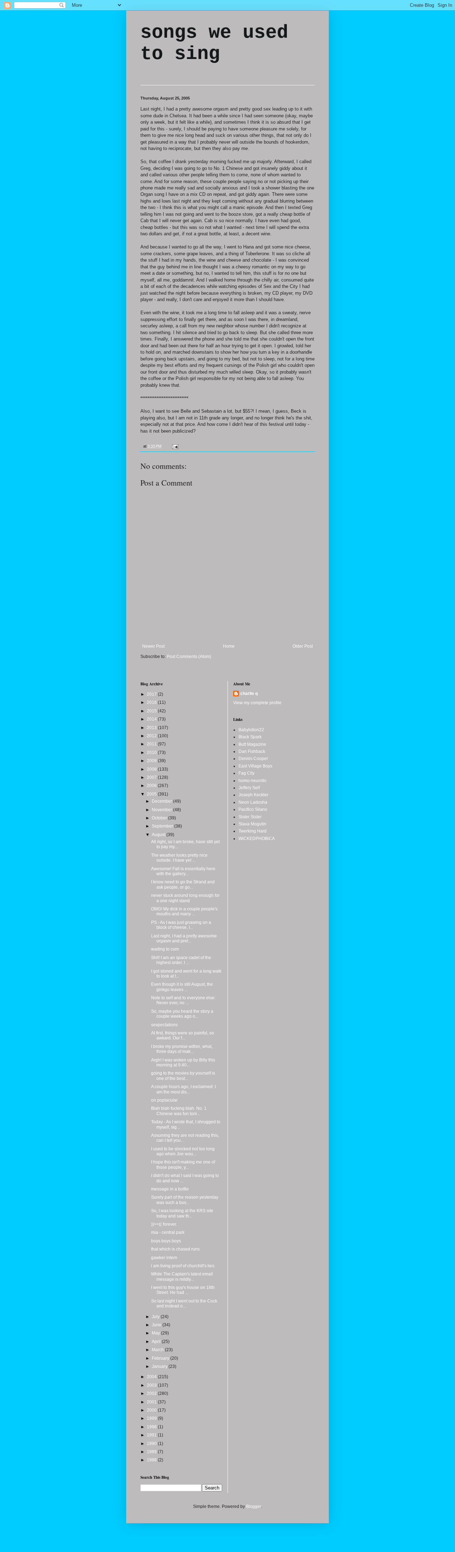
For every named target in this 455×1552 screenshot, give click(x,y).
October (160, 817)
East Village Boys (255, 766)
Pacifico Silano (253, 809)
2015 (152, 710)
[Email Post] (174, 446)
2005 (152, 794)
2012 (152, 735)
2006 (152, 785)
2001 (152, 1402)
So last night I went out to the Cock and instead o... (184, 1304)
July (156, 1316)
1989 (152, 1451)
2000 (152, 1410)
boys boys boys (166, 1240)
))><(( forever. (164, 1224)
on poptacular (164, 1100)
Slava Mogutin (252, 824)
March (158, 1349)
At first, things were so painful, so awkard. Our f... (182, 1035)
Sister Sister (250, 816)
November (162, 809)
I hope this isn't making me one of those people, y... (183, 1165)
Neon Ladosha (253, 802)
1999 (152, 1418)
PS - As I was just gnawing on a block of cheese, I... (181, 925)
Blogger (253, 1506)
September (163, 826)
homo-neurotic (253, 780)
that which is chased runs (175, 1249)
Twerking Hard (253, 831)
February (161, 1358)
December (162, 801)
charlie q (249, 693)
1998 (152, 1426)
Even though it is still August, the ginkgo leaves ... (182, 987)
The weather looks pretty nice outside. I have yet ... (179, 858)
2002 (152, 1393)
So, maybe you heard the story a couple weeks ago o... (182, 1014)
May (156, 1333)
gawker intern (164, 1257)
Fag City (247, 773)
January (160, 1366)
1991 (152, 1435)
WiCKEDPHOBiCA (257, 838)
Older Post (303, 646)
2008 (152, 769)
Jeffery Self (249, 787)
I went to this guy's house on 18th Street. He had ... (183, 1290)
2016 (152, 702)
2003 (152, 1385)
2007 (152, 777)
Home (229, 646)
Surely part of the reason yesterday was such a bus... (184, 1200)
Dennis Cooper (253, 758)
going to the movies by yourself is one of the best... (183, 1076)
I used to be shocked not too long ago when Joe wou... (183, 1151)
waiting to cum (165, 949)
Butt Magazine (252, 744)
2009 (152, 760)
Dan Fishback (252, 751)
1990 (152, 1443)
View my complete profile (257, 702)
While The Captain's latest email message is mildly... (182, 1276)
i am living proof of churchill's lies (182, 1265)
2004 (152, 1376)
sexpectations (164, 1024)
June (157, 1324)
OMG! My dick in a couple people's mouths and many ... (184, 911)
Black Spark (250, 736)
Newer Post (153, 646)
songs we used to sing (214, 43)
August (159, 834)
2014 (152, 719)
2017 (152, 694)
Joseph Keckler (253, 794)
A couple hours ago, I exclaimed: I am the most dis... (183, 1089)
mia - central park (167, 1232)
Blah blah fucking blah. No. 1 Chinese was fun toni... (179, 1111)
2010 (152, 752)
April (157, 1341)
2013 (152, 727)
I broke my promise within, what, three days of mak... (182, 1049)
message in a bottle (170, 1189)
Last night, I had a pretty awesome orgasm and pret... (184, 938)
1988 (152, 1459)
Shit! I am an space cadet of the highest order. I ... (181, 960)
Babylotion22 (251, 729)
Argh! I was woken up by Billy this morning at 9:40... (183, 1062)
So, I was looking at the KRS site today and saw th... (182, 1213)
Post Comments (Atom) (189, 656)
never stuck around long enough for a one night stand (185, 898)
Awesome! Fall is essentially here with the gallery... (183, 871)
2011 (152, 744)
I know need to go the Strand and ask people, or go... (183, 884)
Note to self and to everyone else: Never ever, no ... (183, 1000)
